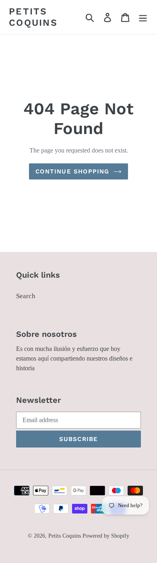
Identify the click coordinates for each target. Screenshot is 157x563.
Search (25, 296)
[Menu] (143, 17)
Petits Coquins (33, 17)
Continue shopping (72, 171)
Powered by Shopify (106, 536)
